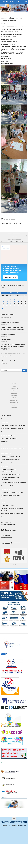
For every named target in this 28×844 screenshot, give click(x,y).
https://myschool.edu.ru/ (8, 524)
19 (10, 303)
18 (7, 303)
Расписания (4, 422)
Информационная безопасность (11, 474)
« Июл (3, 309)
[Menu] (26, 2)
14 (18, 301)
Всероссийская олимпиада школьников (13, 431)
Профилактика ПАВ (7, 485)
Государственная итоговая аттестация (13, 425)
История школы (6, 444)
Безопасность (5, 466)
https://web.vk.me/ (6, 537)
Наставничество (6, 489)
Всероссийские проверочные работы (12, 428)
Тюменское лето (6, 453)
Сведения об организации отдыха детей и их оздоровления (13, 448)
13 (14, 301)
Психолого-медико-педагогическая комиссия (12, 509)
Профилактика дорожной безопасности (14, 482)
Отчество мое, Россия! (9, 334)
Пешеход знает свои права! (10, 322)
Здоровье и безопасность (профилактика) (9, 470)
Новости (4, 14)
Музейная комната (7, 516)
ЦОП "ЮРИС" (22, 825)
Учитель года (5, 498)
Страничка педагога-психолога (10, 459)
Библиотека (4, 441)
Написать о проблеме (10, 277)
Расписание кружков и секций (10, 495)
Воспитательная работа (8, 435)
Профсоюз (4, 502)
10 (3, 301)
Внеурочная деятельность (9, 438)
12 (10, 301)
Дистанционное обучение (9, 418)
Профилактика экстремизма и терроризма (11, 478)
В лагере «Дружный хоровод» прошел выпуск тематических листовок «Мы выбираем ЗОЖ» (13, 346)
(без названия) (6, 317)
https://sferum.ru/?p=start (8, 530)
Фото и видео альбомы (8, 462)
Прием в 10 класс (6, 415)
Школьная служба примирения (10, 456)
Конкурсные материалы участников (12, 513)
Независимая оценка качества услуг (12, 492)
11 (7, 301)
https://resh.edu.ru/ (6, 543)
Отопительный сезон (7, 505)
